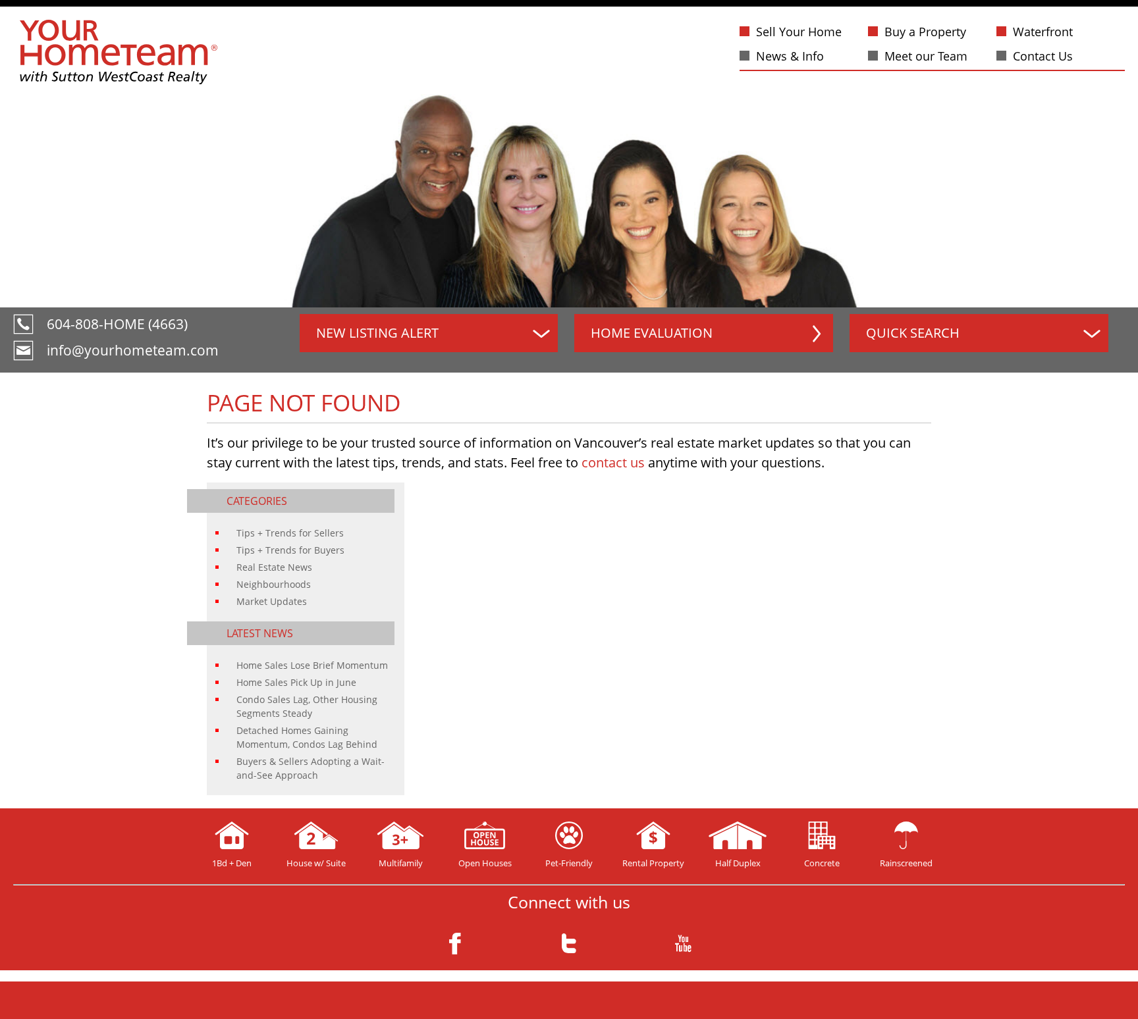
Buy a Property (925, 31)
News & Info (790, 56)
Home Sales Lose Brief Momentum (312, 665)
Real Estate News (274, 567)
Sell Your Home (799, 31)
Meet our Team (925, 56)
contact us (613, 462)
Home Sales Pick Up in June (296, 682)
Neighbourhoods (273, 584)
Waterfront (1043, 31)
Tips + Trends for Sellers (290, 533)
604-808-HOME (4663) (117, 324)
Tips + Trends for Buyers (290, 550)
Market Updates (271, 601)
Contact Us (1043, 56)
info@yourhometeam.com (133, 350)
